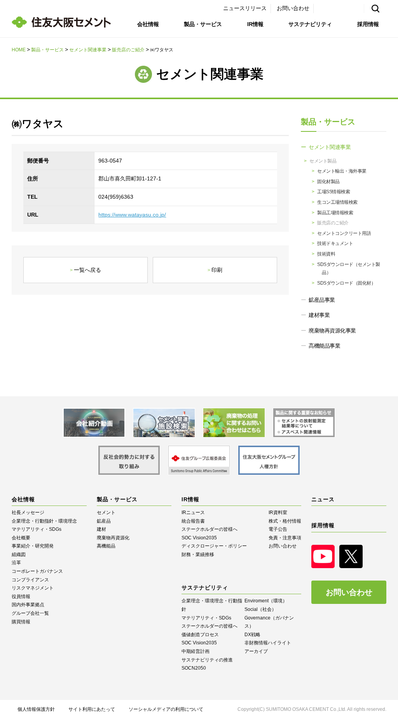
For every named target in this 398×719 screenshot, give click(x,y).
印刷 (216, 270)
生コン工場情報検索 (337, 202)
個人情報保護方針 (36, 709)
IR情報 (255, 24)
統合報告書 (193, 521)
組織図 (19, 554)
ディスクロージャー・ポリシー (214, 546)
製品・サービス (203, 24)
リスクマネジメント (33, 588)
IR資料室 (278, 512)
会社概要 (21, 538)
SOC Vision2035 (199, 538)
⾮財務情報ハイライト (267, 643)
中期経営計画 (195, 651)
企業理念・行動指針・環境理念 (44, 521)
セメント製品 (322, 161)
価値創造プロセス (200, 634)
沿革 (16, 562)
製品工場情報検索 (335, 212)
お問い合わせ (293, 8)
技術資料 (326, 254)
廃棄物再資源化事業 (332, 330)
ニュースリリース (245, 8)
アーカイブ (256, 651)
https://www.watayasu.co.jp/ (132, 215)
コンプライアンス (30, 580)
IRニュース (193, 512)
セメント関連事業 (87, 49)
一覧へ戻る (87, 270)
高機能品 (106, 546)
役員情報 (21, 596)
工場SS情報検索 (333, 191)
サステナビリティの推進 (207, 660)
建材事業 (319, 315)
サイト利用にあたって (91, 709)
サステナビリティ (310, 24)
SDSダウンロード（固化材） (346, 283)
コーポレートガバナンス (37, 571)
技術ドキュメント (335, 243)
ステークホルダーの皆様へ (209, 529)
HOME (19, 49)
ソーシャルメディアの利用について (166, 709)
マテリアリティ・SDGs (36, 529)
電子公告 (278, 529)
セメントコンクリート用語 (344, 233)
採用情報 (368, 24)
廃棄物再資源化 (113, 538)
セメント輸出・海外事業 (342, 171)
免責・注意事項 (285, 538)
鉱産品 (104, 521)
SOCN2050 (194, 668)
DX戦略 (252, 634)
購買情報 (21, 622)
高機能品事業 (324, 346)
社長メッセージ (28, 512)
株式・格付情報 (285, 521)
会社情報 (148, 24)
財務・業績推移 (198, 554)
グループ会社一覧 (30, 613)
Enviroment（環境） (265, 601)
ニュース (323, 499)
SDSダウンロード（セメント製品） (348, 269)
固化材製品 (328, 181)
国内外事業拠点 (28, 604)
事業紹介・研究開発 (33, 546)
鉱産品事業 (322, 300)
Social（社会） (260, 609)
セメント (106, 512)
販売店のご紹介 (128, 49)
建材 (101, 529)
